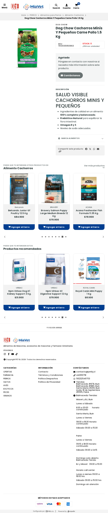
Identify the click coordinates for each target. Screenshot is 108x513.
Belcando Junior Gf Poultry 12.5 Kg (19, 212)
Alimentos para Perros (50, 15)
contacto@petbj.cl (85, 372)
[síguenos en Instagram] (4, 354)
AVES (5, 385)
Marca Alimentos (70, 138)
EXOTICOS (8, 389)
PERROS (33, 15)
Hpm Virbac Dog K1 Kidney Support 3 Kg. (19, 292)
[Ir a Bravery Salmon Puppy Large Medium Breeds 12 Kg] (54, 188)
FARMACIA (8, 375)
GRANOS (7, 396)
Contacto (43, 372)
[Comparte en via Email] (98, 149)
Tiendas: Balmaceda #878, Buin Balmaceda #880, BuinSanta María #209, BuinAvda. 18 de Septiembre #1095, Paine (88, 387)
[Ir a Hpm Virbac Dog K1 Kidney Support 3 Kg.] (19, 269)
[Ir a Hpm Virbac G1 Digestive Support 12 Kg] (54, 269)
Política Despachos (48, 379)
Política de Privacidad (49, 382)
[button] (59, 151)
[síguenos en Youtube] (12, 354)
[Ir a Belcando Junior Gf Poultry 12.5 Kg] (19, 188)
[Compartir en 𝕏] (90, 149)
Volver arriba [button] (55, 328)
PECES (6, 392)
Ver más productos (94, 166)
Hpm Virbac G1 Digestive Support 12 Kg (54, 292)
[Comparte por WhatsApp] (94, 149)
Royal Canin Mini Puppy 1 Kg (89, 292)
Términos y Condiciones (50, 375)
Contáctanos (71, 75)
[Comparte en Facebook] (86, 149)
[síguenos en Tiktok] (16, 354)
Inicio (23, 15)
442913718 (81, 375)
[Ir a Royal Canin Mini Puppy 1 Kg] (88, 269)
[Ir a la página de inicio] (28, 6)
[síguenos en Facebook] (8, 354)
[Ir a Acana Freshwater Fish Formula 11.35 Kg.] (88, 188)
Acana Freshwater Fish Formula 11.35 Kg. (89, 212)
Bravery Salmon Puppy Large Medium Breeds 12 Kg (54, 213)
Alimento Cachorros (74, 15)
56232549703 (83, 379)
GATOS (6, 382)
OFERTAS (7, 372)
